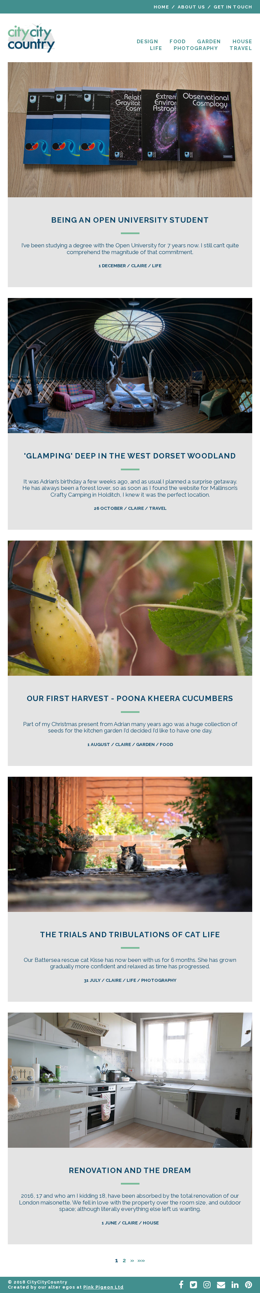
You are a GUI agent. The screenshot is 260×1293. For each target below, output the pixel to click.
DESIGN (147, 41)
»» (141, 1260)
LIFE (156, 48)
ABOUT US (191, 6)
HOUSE (242, 41)
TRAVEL (241, 48)
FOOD (178, 41)
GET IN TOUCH (233, 6)
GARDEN (209, 41)
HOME (161, 6)
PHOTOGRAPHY (196, 48)
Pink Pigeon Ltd (103, 1287)
